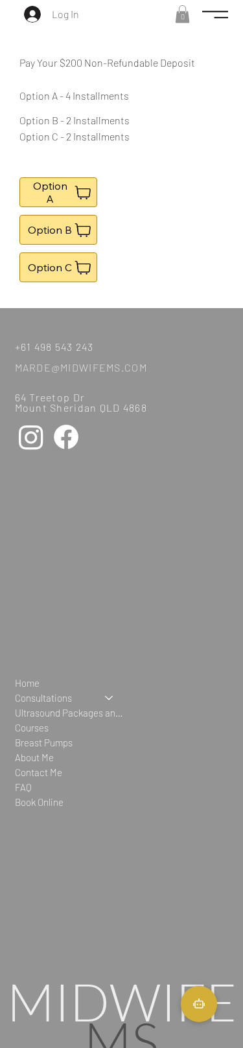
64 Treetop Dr (50, 397)
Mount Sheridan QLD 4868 (81, 407)
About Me (34, 757)
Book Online (39, 802)
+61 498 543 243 (54, 346)
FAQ (23, 787)
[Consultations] (109, 698)
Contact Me (38, 772)
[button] (182, 14)
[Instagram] (31, 437)
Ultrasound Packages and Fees (70, 713)
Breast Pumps (44, 742)
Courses (32, 727)
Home (27, 683)
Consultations (43, 698)
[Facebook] (66, 437)
